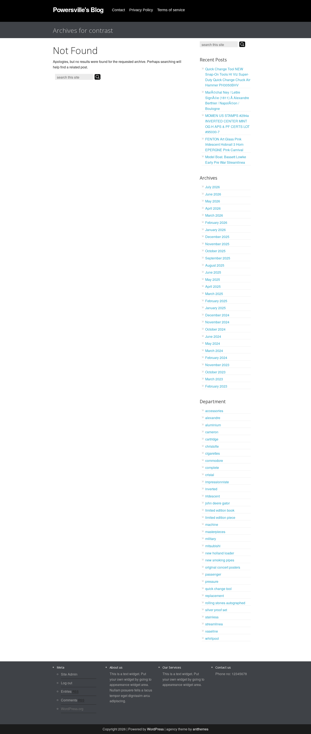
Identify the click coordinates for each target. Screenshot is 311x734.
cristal (209, 474)
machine (211, 524)
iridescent (212, 496)
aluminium (213, 424)
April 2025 (213, 286)
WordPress (155, 729)
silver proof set (216, 609)
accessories (214, 410)
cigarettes (212, 453)
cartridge (211, 439)
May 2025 (212, 279)
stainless (212, 617)
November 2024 (217, 322)
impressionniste (217, 481)
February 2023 (216, 386)
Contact (118, 10)
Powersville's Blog (78, 9)
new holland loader (219, 553)
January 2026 (215, 229)
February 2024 (216, 357)
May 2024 (212, 343)
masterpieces (215, 531)
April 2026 (213, 208)
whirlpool (212, 638)
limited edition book (219, 510)
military (210, 538)
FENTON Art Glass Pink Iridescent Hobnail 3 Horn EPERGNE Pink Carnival (224, 144)
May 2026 (212, 201)
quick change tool (218, 588)
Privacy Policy (141, 10)
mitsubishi (212, 545)
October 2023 (215, 372)
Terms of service (171, 10)
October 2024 (215, 329)
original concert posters (222, 567)
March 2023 (214, 379)
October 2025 (215, 250)
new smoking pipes (219, 560)
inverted (211, 488)
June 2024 (213, 336)
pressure (211, 581)
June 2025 (213, 272)
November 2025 (217, 243)
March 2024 (214, 350)
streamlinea (214, 624)
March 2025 (214, 293)
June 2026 (213, 194)
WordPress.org (72, 708)
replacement (214, 595)
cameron (211, 431)
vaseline (211, 631)
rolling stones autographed (225, 602)
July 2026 (212, 186)
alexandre (212, 417)
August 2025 (214, 265)
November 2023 (217, 364)
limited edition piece (220, 517)
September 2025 (217, 258)
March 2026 (214, 215)
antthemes (200, 729)
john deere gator (217, 503)
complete (212, 467)
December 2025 (217, 236)
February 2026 (216, 222)
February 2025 (216, 300)
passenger (213, 574)
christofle (212, 446)
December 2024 (217, 315)
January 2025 (215, 307)
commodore (214, 460)
